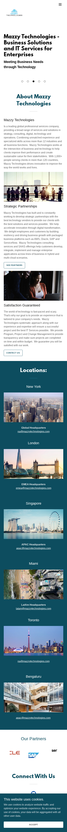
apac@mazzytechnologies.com (33, 548)
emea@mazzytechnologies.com (33, 488)
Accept (33, 824)
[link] (14, 4)
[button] (22, 81)
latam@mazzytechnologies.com (33, 608)
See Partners (14, 265)
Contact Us (13, 353)
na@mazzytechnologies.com (34, 431)
